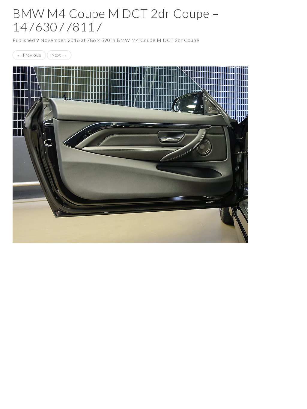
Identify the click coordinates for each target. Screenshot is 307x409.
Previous (29, 54)
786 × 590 (98, 40)
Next (59, 54)
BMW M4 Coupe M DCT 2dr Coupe (158, 40)
